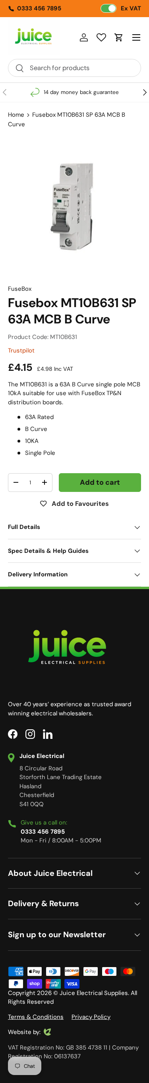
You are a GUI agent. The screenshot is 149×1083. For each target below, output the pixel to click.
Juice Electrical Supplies (94, 993)
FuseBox (19, 289)
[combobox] (74, 68)
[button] (119, 37)
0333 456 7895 (39, 8)
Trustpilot (21, 350)
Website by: (24, 1032)
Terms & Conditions (36, 1017)
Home (16, 115)
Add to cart (100, 482)
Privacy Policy (91, 1017)
